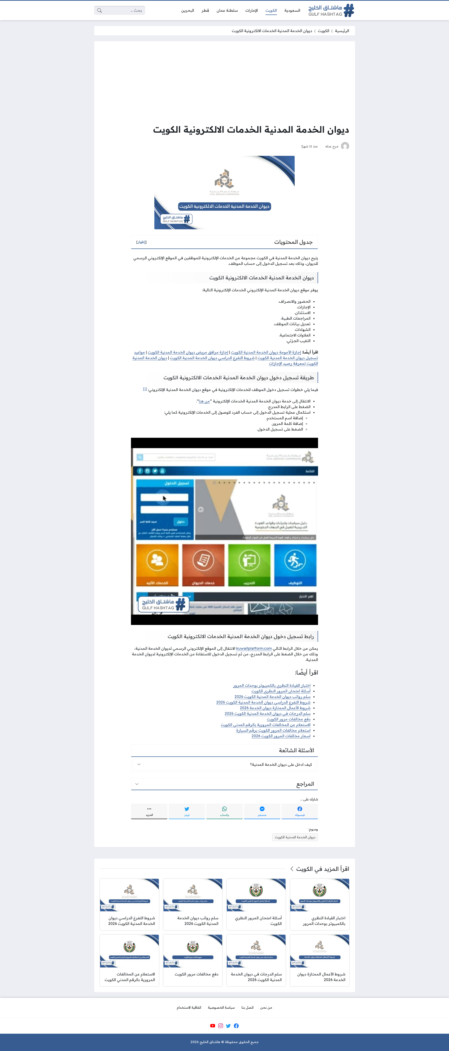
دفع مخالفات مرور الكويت (289, 719)
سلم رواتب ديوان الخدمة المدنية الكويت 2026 (273, 696)
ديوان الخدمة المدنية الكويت (295, 837)
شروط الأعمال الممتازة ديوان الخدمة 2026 (275, 707)
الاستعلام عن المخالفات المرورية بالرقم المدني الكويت (266, 724)
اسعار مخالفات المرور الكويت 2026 (281, 736)
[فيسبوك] (236, 1025)
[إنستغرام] (220, 1025)
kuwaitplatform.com (254, 648)
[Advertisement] (224, 82)
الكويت (323, 30)
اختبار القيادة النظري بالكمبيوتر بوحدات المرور (272, 685)
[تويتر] (228, 1025)
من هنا (204, 401)
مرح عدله (332, 146)
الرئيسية (342, 30)
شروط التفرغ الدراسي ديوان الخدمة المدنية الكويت (212, 357)
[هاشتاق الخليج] (331, 10)
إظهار (141, 242)
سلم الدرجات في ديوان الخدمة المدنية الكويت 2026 (268, 713)
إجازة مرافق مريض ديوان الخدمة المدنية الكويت (188, 352)
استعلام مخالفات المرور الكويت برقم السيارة (273, 730)
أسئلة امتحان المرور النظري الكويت (281, 691)
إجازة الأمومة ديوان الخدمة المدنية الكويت (266, 352)
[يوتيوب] (212, 1025)
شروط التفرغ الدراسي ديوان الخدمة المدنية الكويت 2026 (263, 702)
